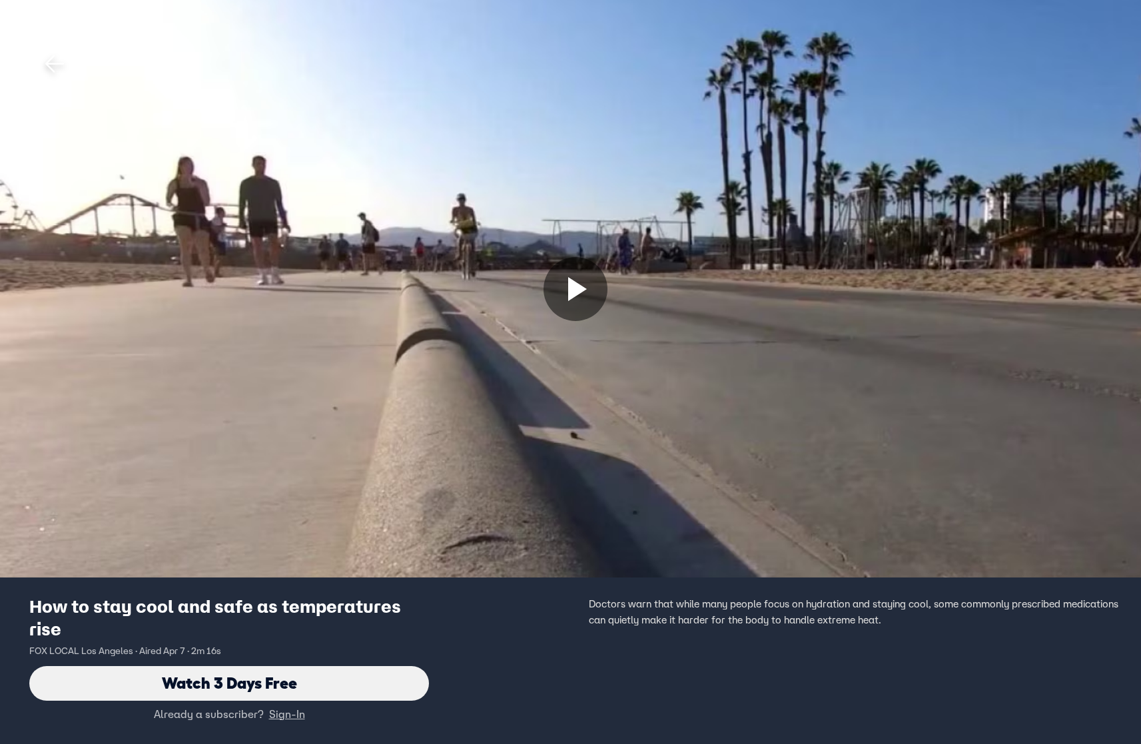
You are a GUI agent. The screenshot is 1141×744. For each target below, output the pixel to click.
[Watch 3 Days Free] (575, 289)
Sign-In (287, 714)
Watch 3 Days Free (229, 683)
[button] (54, 64)
